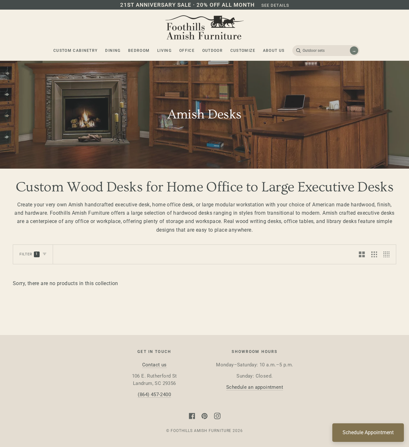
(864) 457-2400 (154, 394)
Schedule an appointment (254, 387)
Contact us (154, 365)
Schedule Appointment (368, 432)
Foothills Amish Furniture (201, 430)
